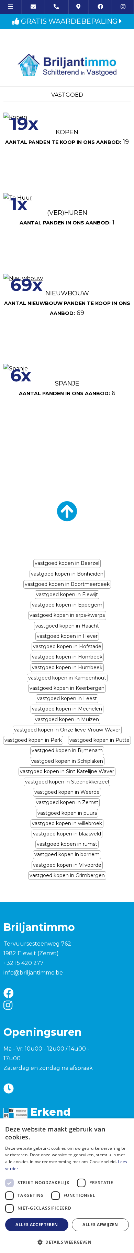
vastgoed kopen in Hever (67, 636)
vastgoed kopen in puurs (67, 813)
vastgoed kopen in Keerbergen (67, 688)
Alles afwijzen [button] (100, 1225)
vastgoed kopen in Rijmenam (67, 750)
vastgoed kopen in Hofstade (67, 646)
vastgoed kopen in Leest (67, 698)
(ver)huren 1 (67, 217)
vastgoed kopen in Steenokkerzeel (67, 782)
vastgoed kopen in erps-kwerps (67, 615)
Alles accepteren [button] (36, 1225)
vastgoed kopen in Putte (99, 740)
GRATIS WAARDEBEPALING (69, 21)
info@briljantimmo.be (33, 972)
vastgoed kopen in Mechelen (67, 709)
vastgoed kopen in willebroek (67, 823)
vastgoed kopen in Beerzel (67, 563)
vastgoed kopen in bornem (67, 854)
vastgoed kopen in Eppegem (67, 605)
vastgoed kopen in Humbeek (67, 667)
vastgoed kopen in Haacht (67, 626)
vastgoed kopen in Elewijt (67, 594)
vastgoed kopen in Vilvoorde (67, 865)
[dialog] (67, 1185)
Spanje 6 (67, 388)
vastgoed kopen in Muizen (67, 719)
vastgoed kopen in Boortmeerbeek (67, 584)
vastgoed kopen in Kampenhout (67, 678)
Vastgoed (67, 95)
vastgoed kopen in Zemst (67, 802)
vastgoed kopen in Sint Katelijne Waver (67, 771)
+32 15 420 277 (23, 963)
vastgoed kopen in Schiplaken (67, 761)
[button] (67, 1242)
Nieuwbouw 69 (67, 303)
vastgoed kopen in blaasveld (67, 834)
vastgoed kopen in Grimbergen (67, 875)
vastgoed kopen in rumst (67, 844)
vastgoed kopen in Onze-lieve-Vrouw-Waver (67, 730)
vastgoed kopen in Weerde (67, 792)
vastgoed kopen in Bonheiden (67, 574)
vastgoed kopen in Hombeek (67, 657)
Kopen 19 (67, 137)
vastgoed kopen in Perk (33, 740)
